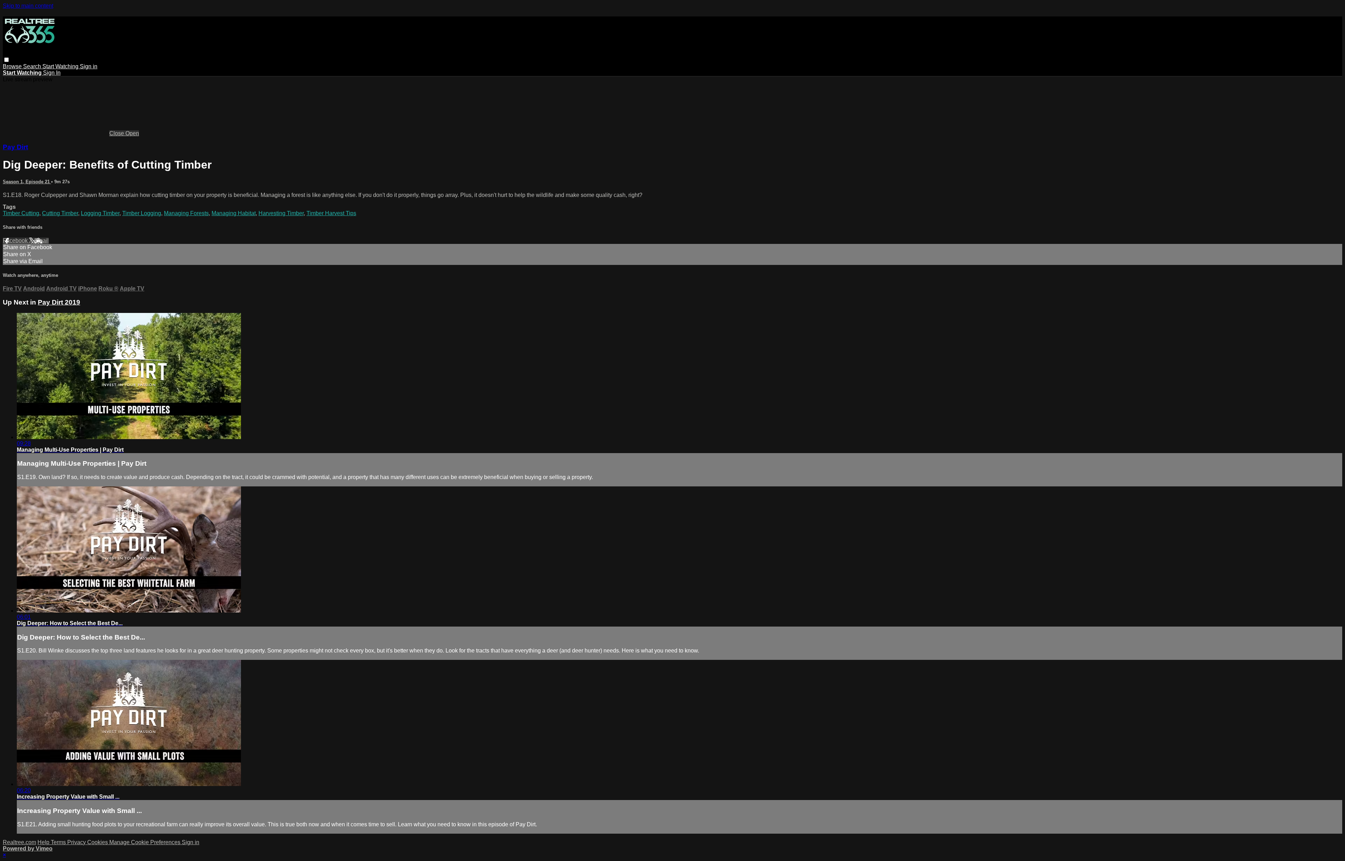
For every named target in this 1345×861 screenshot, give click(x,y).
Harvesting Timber (281, 213)
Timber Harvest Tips (331, 213)
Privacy (77, 842)
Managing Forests (186, 213)
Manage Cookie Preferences (145, 842)
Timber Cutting (21, 213)
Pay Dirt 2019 (59, 302)
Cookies (98, 842)
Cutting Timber (60, 213)
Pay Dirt (15, 147)
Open (132, 133)
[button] (6, 59)
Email (41, 241)
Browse (13, 66)
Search (32, 66)
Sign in (88, 66)
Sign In (52, 73)
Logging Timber (100, 213)
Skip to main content (28, 6)
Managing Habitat (234, 213)
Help (44, 842)
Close (117, 133)
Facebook (16, 241)
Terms (59, 842)
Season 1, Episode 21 (27, 181)
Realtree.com (19, 842)
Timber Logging (141, 213)
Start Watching (61, 66)
